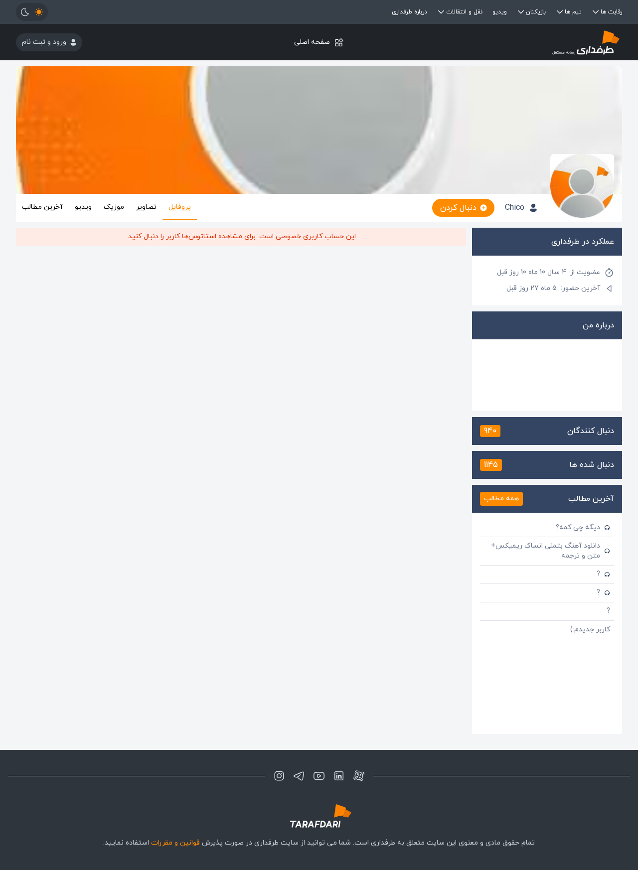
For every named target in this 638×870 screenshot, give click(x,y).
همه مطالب (501, 498)
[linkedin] (339, 776)
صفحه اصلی (312, 42)
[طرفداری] (521, 42)
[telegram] (299, 776)
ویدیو (499, 12)
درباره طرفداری (409, 12)
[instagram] (279, 776)
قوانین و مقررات (175, 843)
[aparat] (359, 776)
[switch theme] (32, 12)
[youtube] (319, 776)
